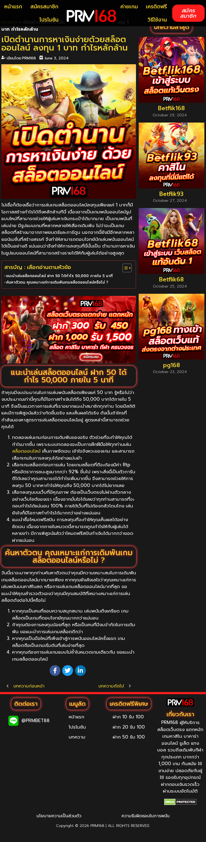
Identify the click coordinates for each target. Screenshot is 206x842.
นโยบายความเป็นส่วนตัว (58, 816)
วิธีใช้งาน (157, 20)
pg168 (171, 365)
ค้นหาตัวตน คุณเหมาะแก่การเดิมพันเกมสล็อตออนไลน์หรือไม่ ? (57, 282)
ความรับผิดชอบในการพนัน (146, 816)
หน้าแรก (13, 6)
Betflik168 (171, 108)
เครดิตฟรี (156, 6)
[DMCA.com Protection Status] (180, 802)
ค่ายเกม (129, 6)
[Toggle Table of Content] (124, 268)
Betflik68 (171, 280)
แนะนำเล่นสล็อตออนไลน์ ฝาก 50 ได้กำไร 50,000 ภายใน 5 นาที (59, 276)
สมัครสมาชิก (44, 6)
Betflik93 (171, 194)
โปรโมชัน (48, 20)
